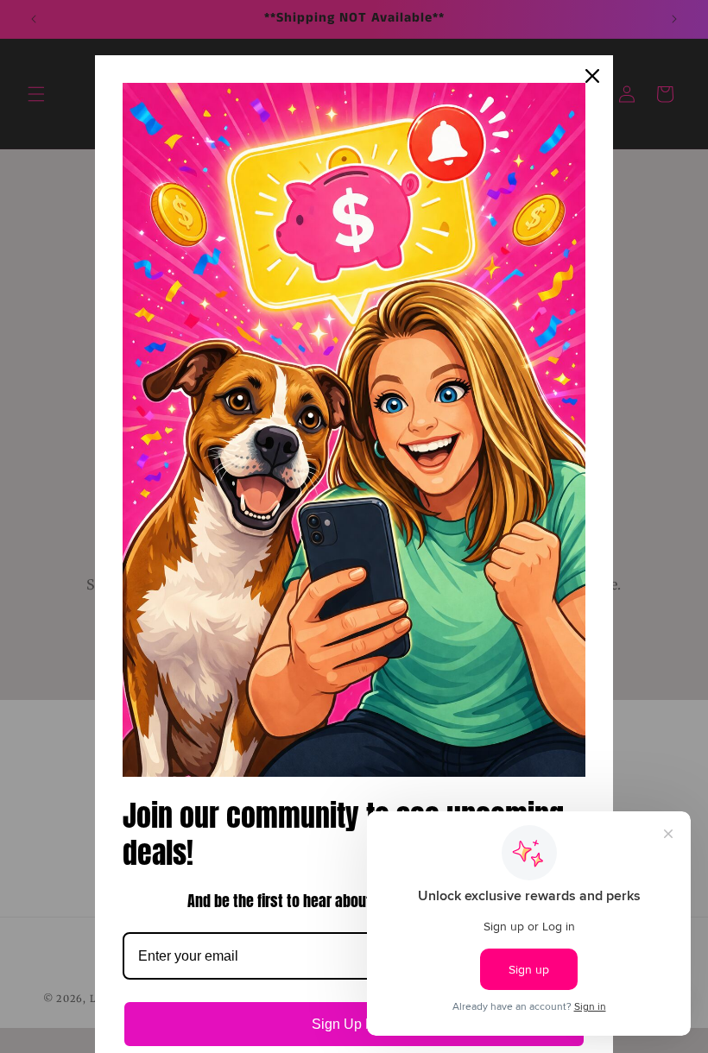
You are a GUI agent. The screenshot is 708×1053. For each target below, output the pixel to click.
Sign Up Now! (354, 1024)
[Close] (592, 76)
